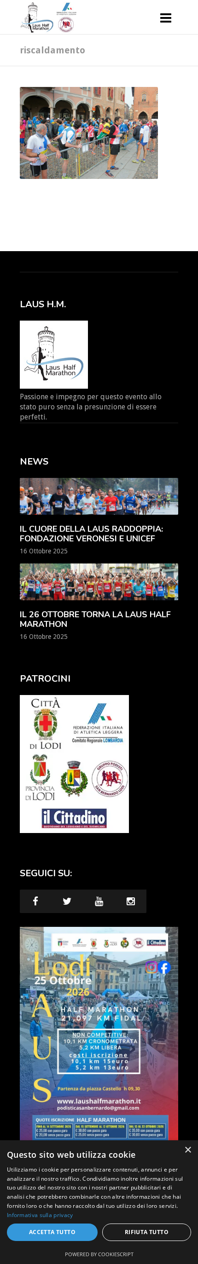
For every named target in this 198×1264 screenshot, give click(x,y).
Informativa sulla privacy (40, 1215)
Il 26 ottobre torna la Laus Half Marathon (95, 619)
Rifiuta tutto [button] (147, 1232)
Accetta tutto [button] (52, 1232)
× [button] (187, 1150)
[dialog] (99, 1202)
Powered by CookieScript (99, 1254)
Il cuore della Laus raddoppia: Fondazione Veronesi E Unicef (91, 533)
